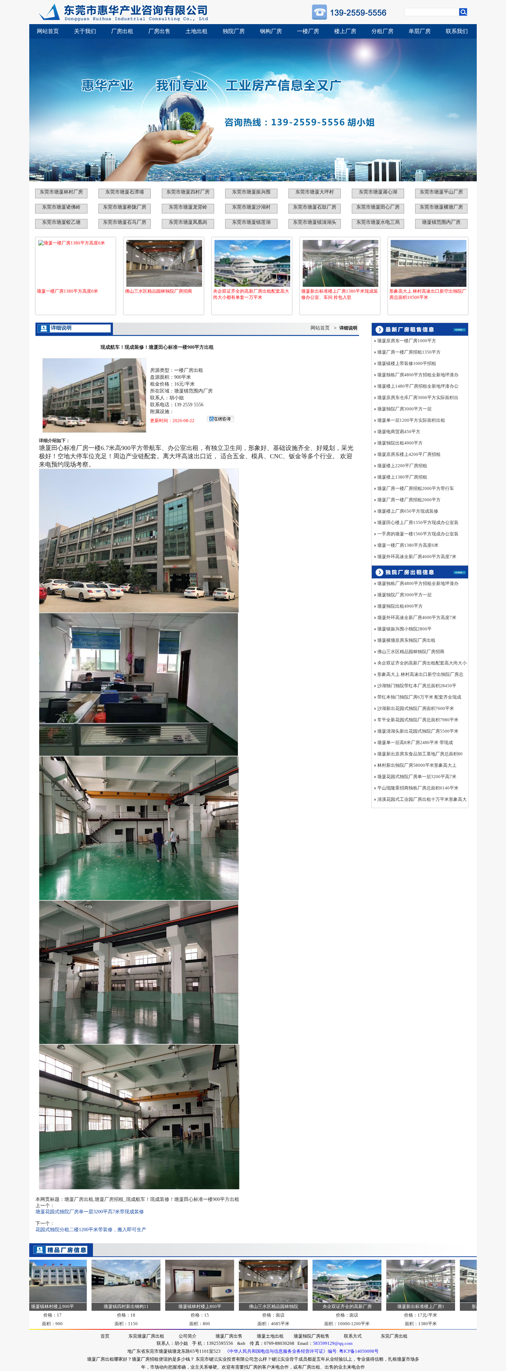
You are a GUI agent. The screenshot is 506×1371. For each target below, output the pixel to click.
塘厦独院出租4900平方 (400, 443)
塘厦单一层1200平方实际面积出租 (411, 420)
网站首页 (48, 31)
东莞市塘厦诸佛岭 (61, 207)
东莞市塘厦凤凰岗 (188, 222)
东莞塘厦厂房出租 (146, 1336)
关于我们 (85, 31)
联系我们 (457, 31)
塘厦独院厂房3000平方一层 (404, 408)
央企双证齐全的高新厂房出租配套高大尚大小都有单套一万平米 (251, 294)
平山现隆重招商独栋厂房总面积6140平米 (417, 788)
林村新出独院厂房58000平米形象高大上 (416, 765)
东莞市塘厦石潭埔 (124, 192)
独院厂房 (234, 31)
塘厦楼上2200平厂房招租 (402, 465)
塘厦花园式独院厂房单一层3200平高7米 (416, 776)
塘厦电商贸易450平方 (398, 431)
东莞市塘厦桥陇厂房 (124, 207)
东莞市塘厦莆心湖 (378, 192)
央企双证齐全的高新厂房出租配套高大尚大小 (422, 663)
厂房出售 (159, 31)
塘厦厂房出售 (228, 1336)
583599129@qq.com (332, 1343)
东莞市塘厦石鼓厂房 (314, 207)
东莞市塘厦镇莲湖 (251, 222)
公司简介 (188, 1336)
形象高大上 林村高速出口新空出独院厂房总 (420, 674)
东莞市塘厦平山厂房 (441, 192)
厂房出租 (122, 31)
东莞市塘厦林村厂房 (61, 192)
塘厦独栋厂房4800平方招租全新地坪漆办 (417, 374)
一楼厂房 (308, 31)
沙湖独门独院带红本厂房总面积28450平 (416, 685)
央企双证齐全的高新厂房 (314, 1306)
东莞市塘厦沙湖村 (251, 207)
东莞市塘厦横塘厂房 (441, 207)
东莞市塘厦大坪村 (314, 192)
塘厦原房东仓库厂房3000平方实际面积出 (417, 397)
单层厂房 (420, 31)
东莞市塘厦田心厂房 (378, 207)
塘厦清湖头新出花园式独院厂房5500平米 (417, 731)
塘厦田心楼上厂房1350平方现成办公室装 (417, 522)
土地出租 (197, 31)
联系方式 (353, 1336)
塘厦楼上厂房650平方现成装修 (407, 511)
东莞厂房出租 (394, 1336)
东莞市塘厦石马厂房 (124, 222)
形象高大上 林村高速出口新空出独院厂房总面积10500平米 (427, 294)
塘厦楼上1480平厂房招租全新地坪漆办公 (417, 386)
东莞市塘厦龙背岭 (188, 207)
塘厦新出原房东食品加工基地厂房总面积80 (420, 753)
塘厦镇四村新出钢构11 (93, 1306)
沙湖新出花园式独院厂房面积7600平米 (415, 708)
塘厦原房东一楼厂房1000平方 (406, 340)
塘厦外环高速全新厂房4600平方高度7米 (416, 556)
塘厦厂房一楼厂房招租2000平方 (409, 499)
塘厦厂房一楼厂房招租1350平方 (409, 352)
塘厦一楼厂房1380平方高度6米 (67, 291)
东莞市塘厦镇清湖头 (314, 222)
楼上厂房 (345, 31)
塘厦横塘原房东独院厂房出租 (406, 640)
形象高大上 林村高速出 (461, 1306)
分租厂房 (382, 31)
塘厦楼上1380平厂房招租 (402, 477)
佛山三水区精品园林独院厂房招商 (158, 291)
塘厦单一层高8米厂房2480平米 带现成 (415, 742)
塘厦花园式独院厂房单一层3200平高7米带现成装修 (89, 1211)
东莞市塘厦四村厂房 (188, 192)
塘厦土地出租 (270, 1336)
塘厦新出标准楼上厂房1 (387, 1306)
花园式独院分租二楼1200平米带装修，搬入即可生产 (90, 1229)
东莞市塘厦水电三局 (378, 222)
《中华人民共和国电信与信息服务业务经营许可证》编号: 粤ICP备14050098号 (302, 1351)
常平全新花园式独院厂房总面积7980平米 (417, 719)
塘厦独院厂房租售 (311, 1336)
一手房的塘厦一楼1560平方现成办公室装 (417, 533)
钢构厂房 (271, 31)
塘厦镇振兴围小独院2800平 (404, 628)
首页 (105, 1336)
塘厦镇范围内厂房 (441, 222)
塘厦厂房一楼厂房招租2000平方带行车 (415, 488)
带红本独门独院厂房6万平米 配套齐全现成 (419, 697)
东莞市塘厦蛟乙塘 (61, 222)
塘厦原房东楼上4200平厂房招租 (409, 454)
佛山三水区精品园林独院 (240, 1306)
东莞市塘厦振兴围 (251, 192)
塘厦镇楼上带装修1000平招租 (406, 363)
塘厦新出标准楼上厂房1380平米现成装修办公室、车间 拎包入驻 (339, 294)
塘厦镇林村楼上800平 (166, 1306)
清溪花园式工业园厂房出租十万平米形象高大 (422, 799)
